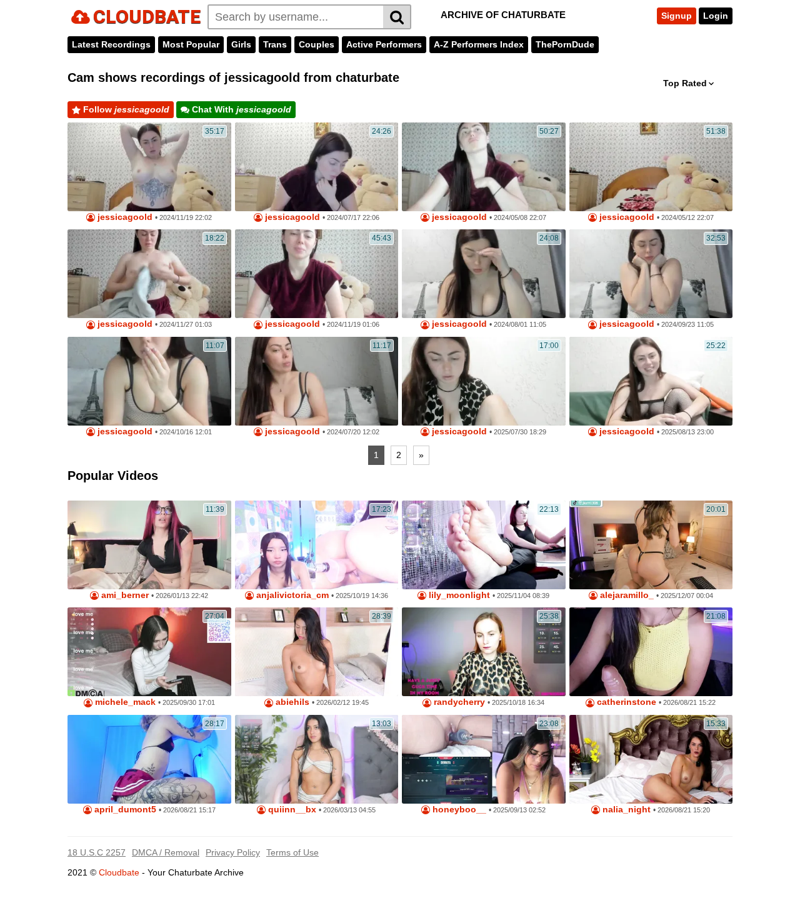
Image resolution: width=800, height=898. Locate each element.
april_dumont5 (124, 809)
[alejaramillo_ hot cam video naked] (651, 545)
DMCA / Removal (165, 852)
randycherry (458, 702)
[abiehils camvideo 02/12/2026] (317, 651)
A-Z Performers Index (479, 44)
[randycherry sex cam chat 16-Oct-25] (484, 651)
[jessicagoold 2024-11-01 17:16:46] (149, 166)
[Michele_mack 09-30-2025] (149, 651)
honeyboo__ (458, 809)
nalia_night (625, 809)
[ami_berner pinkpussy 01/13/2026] (149, 545)
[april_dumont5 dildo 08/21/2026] (149, 759)
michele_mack (124, 702)
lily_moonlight (458, 595)
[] (397, 16)
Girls (241, 44)
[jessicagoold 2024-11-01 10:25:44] (317, 273)
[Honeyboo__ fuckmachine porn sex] (484, 759)
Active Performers (384, 44)
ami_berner (124, 595)
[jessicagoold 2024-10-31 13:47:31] (149, 381)
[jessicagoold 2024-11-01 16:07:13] (317, 166)
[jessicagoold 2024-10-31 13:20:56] (317, 381)
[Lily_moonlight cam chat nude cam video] (484, 545)
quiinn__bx (291, 809)
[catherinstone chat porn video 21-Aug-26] (651, 651)
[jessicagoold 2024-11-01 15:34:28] (484, 166)
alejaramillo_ (626, 595)
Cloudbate (119, 872)
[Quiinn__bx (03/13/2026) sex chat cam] (317, 759)
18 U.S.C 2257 (97, 852)
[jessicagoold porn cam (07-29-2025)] (484, 381)
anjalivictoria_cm (291, 595)
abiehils (291, 702)
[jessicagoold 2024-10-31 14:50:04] (651, 273)
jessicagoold (123, 217)
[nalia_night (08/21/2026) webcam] (651, 759)
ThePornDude (565, 44)
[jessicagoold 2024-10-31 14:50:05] (484, 273)
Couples (316, 44)
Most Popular (190, 44)
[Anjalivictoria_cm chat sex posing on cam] (317, 545)
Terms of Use (292, 852)
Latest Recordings (111, 44)
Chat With (240, 109)
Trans (275, 44)
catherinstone (625, 702)
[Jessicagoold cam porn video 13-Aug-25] (651, 381)
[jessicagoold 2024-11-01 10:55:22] (149, 273)
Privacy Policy (233, 852)
